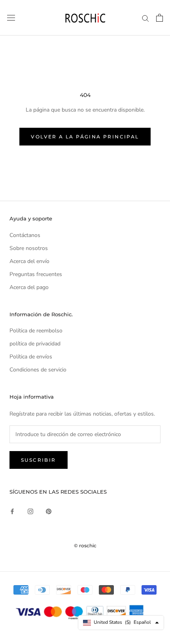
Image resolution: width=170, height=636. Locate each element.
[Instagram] (30, 510)
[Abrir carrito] (159, 18)
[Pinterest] (48, 510)
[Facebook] (12, 510)
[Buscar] (145, 18)
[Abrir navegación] (11, 18)
